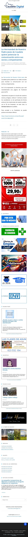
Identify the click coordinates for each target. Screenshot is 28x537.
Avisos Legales (22, 530)
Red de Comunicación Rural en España (14, 516)
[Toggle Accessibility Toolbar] (25, 524)
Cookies (10, 530)
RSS (12, 532)
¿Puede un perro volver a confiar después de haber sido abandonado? (13, 321)
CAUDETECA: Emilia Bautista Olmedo (12, 369)
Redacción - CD (7, 70)
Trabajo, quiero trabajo (10, 397)
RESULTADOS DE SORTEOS (7, 449)
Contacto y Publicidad (18, 532)
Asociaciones (6, 72)
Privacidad (16, 530)
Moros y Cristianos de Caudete (8, 459)
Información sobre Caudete (7, 458)
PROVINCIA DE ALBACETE (6, 466)
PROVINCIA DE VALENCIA (6, 470)
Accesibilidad (7, 532)
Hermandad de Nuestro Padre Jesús (14, 77)
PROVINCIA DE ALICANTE (6, 468)
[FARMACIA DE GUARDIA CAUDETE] (14, 231)
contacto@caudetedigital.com (14, 508)
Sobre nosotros (5, 530)
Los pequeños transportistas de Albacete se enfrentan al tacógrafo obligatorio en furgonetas (12, 481)
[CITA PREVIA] (14, 219)
